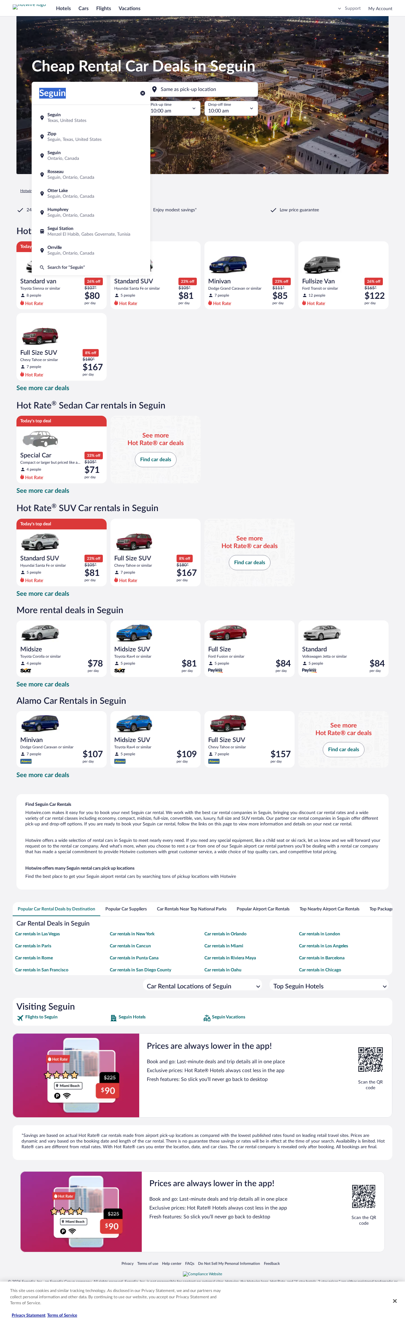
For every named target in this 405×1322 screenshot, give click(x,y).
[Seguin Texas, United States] (91, 117)
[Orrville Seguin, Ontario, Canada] (91, 250)
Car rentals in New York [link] (132, 934)
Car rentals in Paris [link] (33, 946)
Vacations (129, 8)
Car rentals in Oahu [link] (222, 970)
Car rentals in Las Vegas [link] (37, 934)
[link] (62, 1018)
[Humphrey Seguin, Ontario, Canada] (91, 212)
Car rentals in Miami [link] (223, 946)
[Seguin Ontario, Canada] (91, 155)
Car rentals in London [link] (319, 934)
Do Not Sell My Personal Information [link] (229, 1263)
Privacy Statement (29, 1315)
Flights (103, 8)
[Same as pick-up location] (202, 89)
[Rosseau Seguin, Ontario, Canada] (91, 174)
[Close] (395, 1301)
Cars (83, 8)
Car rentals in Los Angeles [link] (323, 946)
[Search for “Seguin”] (91, 267)
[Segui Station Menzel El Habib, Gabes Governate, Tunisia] (91, 231)
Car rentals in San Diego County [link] (140, 970)
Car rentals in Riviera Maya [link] (230, 958)
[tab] (56, 909)
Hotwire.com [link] (31, 191)
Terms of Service (62, 1315)
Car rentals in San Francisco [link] (41, 970)
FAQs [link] (189, 1263)
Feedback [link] (272, 1263)
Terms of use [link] (147, 1263)
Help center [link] (171, 1263)
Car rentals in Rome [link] (34, 958)
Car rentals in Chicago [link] (320, 970)
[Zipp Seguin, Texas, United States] (91, 136)
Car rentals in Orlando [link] (225, 934)
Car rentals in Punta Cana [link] (134, 958)
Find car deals (155, 459)
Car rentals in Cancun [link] (130, 946)
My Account (380, 9)
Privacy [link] (128, 1263)
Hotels (63, 8)
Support (353, 8)
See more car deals (42, 388)
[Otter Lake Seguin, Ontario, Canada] (91, 193)
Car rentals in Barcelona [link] (322, 958)
